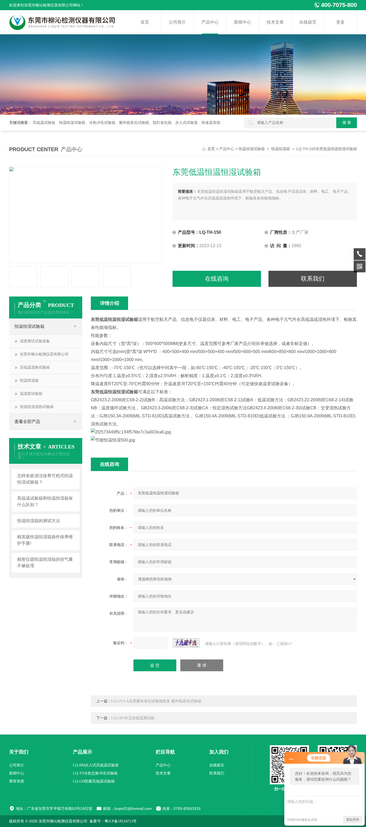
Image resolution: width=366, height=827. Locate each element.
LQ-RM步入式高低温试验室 (96, 765)
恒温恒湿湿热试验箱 (37, 407)
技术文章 (275, 22)
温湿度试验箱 (31, 394)
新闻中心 (242, 22)
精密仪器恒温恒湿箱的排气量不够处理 (45, 562)
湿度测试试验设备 (35, 341)
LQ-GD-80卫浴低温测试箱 (132, 718)
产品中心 (210, 22)
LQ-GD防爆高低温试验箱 (94, 781)
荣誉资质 (16, 781)
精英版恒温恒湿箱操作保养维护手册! (45, 540)
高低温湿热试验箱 (35, 367)
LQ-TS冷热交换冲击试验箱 (95, 773)
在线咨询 (217, 278)
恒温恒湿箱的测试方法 (38, 520)
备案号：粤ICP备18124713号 (113, 821)
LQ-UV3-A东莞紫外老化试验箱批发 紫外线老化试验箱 (156, 701)
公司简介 (177, 22)
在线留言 (307, 22)
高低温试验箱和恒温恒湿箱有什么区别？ (45, 501)
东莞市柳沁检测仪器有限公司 (44, 354)
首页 (144, 22)
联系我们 (312, 278)
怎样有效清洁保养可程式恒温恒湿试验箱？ (45, 478)
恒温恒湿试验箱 (251, 149)
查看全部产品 (27, 421)
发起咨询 (352, 819)
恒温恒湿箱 (280, 149)
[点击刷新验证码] (186, 642)
